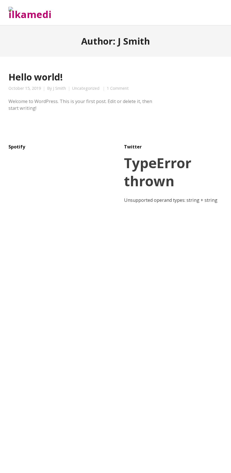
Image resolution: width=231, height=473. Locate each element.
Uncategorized (85, 88)
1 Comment (118, 88)
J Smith (59, 88)
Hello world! (35, 77)
